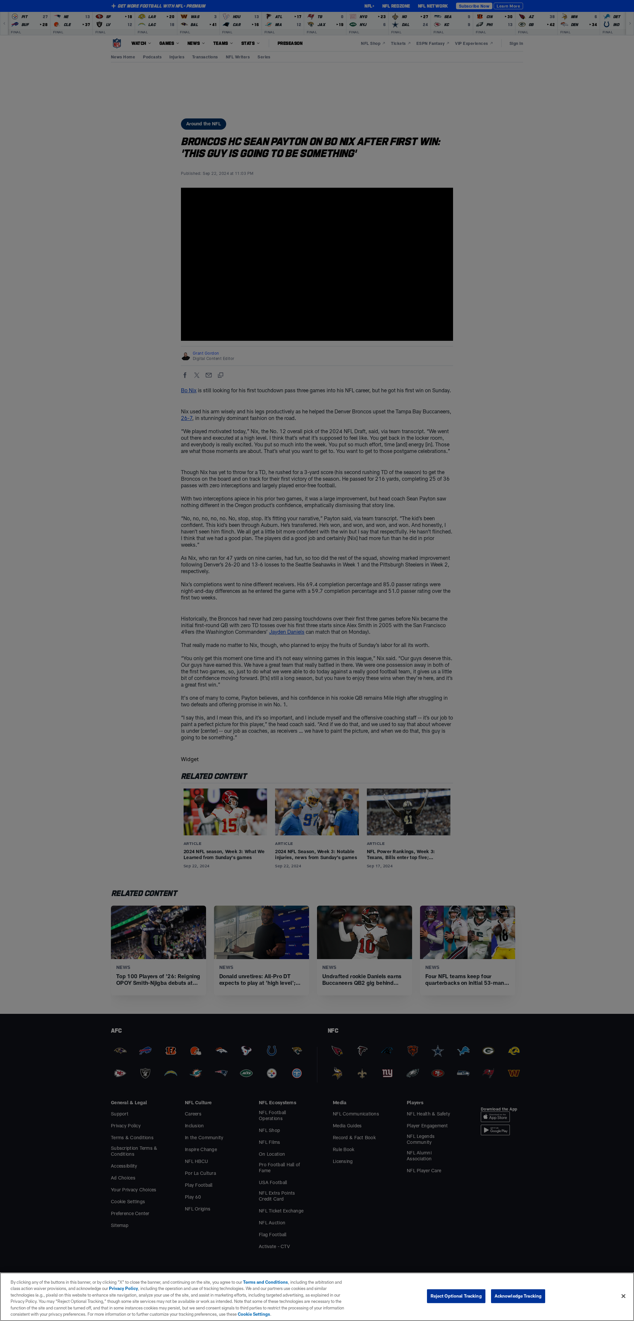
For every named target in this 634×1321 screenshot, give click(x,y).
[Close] (623, 1296)
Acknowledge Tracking (518, 1296)
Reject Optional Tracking (456, 1296)
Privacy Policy (123, 1288)
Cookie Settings (254, 1314)
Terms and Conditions (265, 1282)
